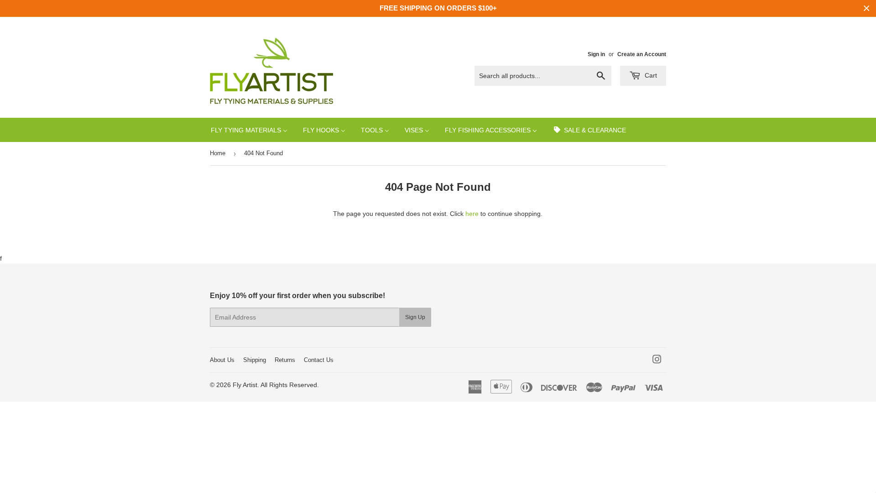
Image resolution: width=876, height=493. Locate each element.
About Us (222, 360)
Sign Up (415, 317)
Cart (650, 75)
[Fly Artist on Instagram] (657, 360)
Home (217, 153)
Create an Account (641, 54)
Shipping (254, 360)
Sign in (596, 54)
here (472, 213)
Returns (285, 360)
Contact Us (319, 360)
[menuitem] (249, 130)
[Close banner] (866, 8)
